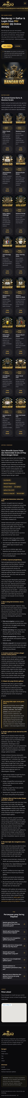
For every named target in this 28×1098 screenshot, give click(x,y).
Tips (2, 1056)
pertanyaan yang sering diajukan (10, 901)
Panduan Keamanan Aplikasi (8, 1071)
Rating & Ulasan (8, 486)
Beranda (3, 1051)
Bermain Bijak (20, 493)
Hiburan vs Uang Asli (9, 493)
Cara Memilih (7, 480)
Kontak (3, 1067)
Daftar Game (4, 1053)
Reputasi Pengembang (9, 483)
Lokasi (3, 1060)
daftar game (17, 897)
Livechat (17, 46)
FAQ (2, 1058)
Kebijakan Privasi (5, 1069)
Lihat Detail (7, 149)
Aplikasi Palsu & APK (9, 490)
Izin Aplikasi (17, 486)
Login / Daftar (7, 46)
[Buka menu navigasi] (25, 3)
